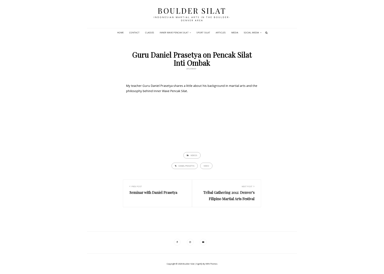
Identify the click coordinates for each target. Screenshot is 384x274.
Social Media (251, 32)
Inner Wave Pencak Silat (174, 32)
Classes (149, 32)
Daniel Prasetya (186, 165)
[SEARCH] (266, 32)
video (206, 165)
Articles (221, 32)
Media (234, 32)
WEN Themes (212, 263)
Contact (134, 32)
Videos (193, 155)
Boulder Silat (192, 11)
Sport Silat (203, 32)
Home (120, 32)
